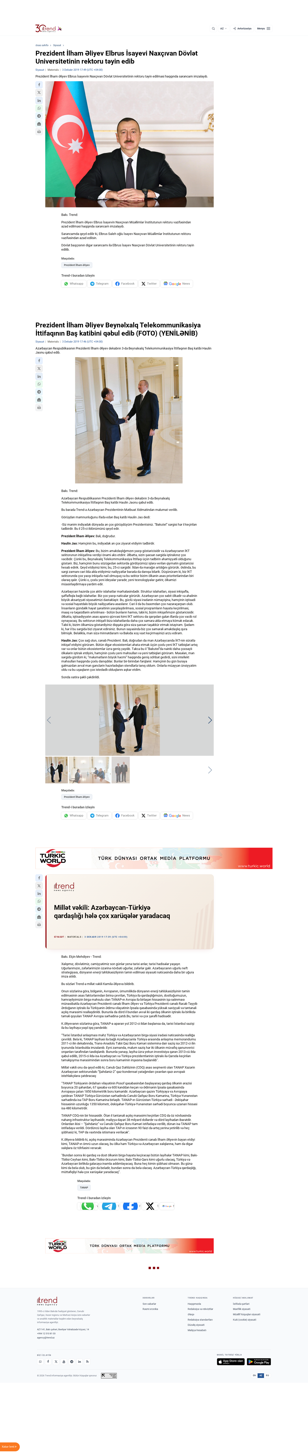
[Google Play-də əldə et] (259, 1361)
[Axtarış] (213, 28)
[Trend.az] (48, 28)
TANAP (84, 1187)
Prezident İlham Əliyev (77, 265)
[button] (39, 84)
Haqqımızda (194, 1303)
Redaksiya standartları (200, 1319)
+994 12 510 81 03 (46, 1333)
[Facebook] (48, 1362)
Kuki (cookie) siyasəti (244, 1319)
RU (267, 1375)
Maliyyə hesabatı (197, 1330)
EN (254, 1375)
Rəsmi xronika (150, 1309)
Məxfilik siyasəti (241, 1309)
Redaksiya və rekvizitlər (200, 1309)
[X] (56, 1362)
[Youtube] (64, 1362)
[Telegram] (71, 1362)
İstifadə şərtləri (241, 1303)
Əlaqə (191, 1314)
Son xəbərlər (149, 1303)
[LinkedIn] (79, 1362)
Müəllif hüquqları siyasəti (246, 1314)
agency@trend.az (46, 1337)
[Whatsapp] (40, 1362)
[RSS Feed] (87, 1362)
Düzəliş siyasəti (196, 1324)
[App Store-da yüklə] (231, 1361)
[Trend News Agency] (47, 1301)
